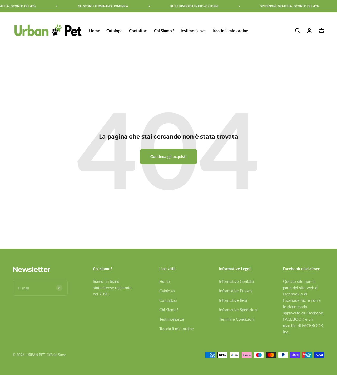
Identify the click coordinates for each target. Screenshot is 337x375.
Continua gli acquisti (168, 156)
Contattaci (138, 30)
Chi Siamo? (164, 30)
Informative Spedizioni (238, 309)
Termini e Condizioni (237, 319)
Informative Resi (233, 300)
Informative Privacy (235, 290)
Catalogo (114, 30)
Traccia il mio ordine (230, 30)
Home (94, 30)
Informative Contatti (236, 281)
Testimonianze (193, 30)
